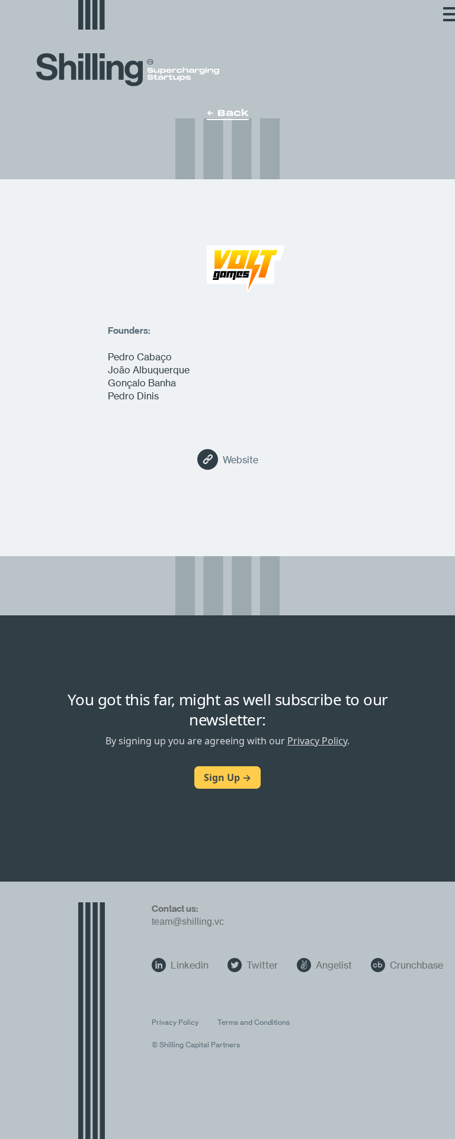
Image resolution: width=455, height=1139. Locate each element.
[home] (91, 16)
